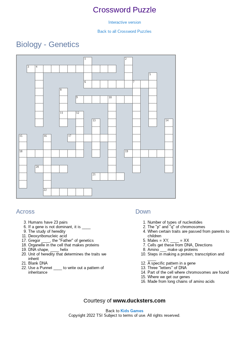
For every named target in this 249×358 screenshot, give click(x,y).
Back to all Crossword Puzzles (124, 31)
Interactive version (124, 22)
